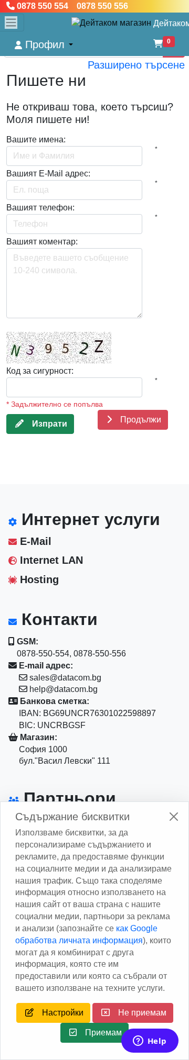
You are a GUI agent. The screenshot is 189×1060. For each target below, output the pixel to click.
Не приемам (138, 1012)
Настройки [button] (58, 1012)
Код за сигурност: (40, 370)
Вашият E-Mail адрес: (48, 173)
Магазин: (37, 737)
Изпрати (45, 423)
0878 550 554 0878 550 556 (71, 6)
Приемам (99, 1032)
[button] (43, 45)
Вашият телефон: (40, 207)
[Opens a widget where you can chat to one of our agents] (149, 1042)
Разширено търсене (136, 65)
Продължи (136, 419)
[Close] (173, 816)
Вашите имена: (36, 139)
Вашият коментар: (42, 241)
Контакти (57, 619)
